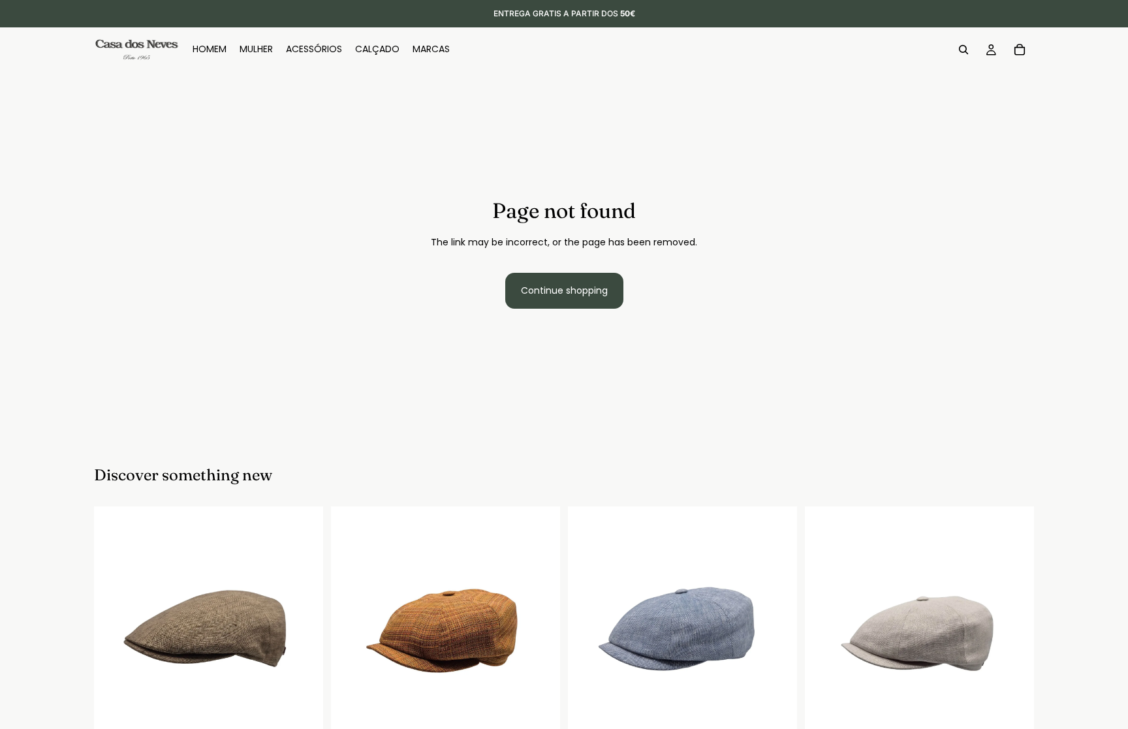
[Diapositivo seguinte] (303, 620)
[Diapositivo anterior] (113, 620)
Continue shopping (564, 290)
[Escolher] (303, 715)
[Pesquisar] (963, 49)
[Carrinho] (1019, 49)
